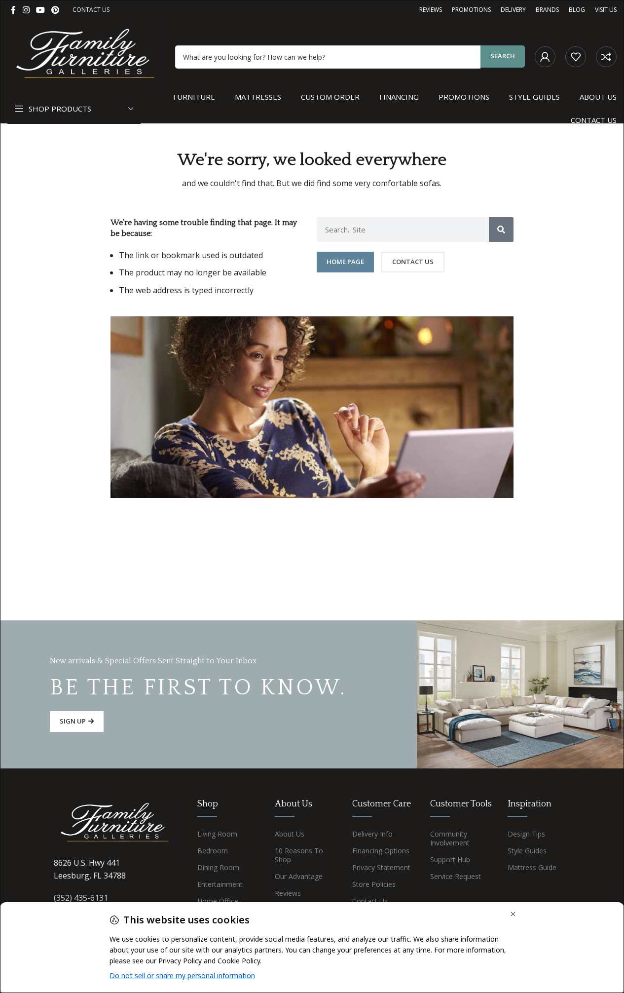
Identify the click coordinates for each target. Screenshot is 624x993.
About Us (289, 834)
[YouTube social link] (40, 9)
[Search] (501, 229)
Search (502, 55)
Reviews (288, 893)
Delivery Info (372, 834)
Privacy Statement (381, 867)
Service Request (455, 876)
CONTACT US (91, 9)
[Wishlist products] (575, 57)
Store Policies (374, 884)
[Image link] (115, 823)
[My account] (545, 57)
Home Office (217, 901)
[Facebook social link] (13, 9)
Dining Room (218, 867)
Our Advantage (299, 876)
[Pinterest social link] (55, 9)
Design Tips (526, 834)
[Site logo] (86, 55)
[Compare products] (606, 57)
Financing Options (380, 850)
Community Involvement (450, 838)
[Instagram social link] (26, 9)
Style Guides (527, 850)
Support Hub (450, 859)
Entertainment (220, 884)
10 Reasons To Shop (299, 855)
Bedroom (212, 850)
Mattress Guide (532, 867)
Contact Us (370, 901)
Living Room (217, 834)
